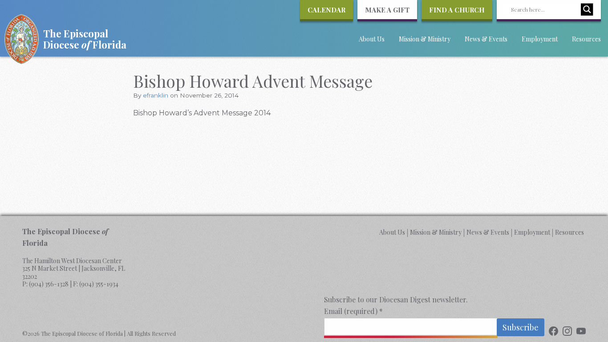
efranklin (155, 95)
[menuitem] (372, 44)
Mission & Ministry (424, 39)
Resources (586, 39)
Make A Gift (387, 9)
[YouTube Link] (581, 332)
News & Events (486, 39)
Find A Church (457, 9)
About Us (372, 39)
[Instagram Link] (567, 332)
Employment (540, 39)
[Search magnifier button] (587, 9)
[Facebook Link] (553, 332)
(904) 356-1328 (49, 284)
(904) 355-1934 (98, 284)
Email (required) (353, 311)
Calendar (326, 9)
